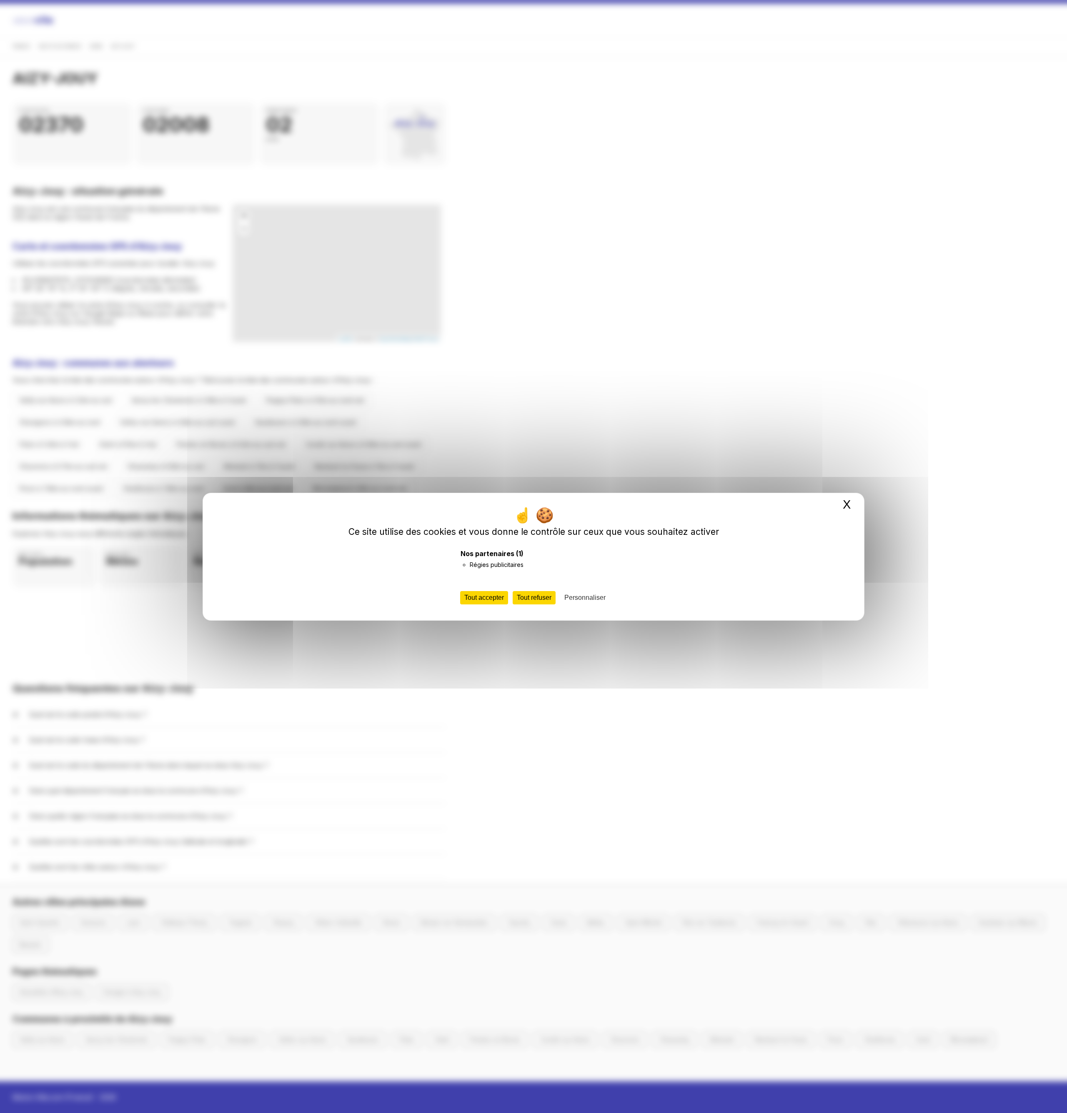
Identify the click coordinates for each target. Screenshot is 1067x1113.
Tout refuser (534, 597)
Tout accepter (484, 597)
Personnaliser (585, 597)
